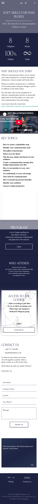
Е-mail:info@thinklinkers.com (19, 494)
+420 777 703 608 (11, 349)
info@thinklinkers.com (13, 353)
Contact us (27, 482)
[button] (22, 470)
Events (27, 477)
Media (11, 482)
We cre (11, 477)
